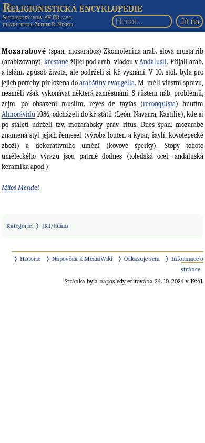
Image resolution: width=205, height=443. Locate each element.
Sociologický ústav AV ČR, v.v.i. (37, 17)
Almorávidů (18, 114)
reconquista (159, 104)
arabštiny (92, 83)
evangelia (121, 83)
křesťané (56, 62)
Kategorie (19, 225)
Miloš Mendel (20, 188)
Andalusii (153, 62)
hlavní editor (17, 24)
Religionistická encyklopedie (72, 7)
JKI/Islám (55, 225)
